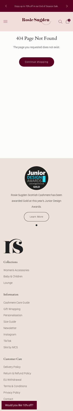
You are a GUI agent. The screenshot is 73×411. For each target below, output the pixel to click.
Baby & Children (13, 276)
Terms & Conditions (15, 386)
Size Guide (10, 321)
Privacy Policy (12, 392)
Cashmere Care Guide (17, 302)
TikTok (7, 340)
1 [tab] (36, 225)
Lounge (8, 282)
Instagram (10, 334)
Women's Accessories (16, 270)
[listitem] (36, 6)
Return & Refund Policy (17, 373)
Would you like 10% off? (19, 405)
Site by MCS (11, 347)
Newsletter (10, 328)
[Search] (60, 22)
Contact (8, 399)
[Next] (67, 5)
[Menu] (5, 22)
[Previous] (6, 5)
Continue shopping (36, 62)
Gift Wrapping (12, 309)
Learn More (36, 216)
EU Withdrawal (12, 379)
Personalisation (13, 315)
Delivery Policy (12, 366)
